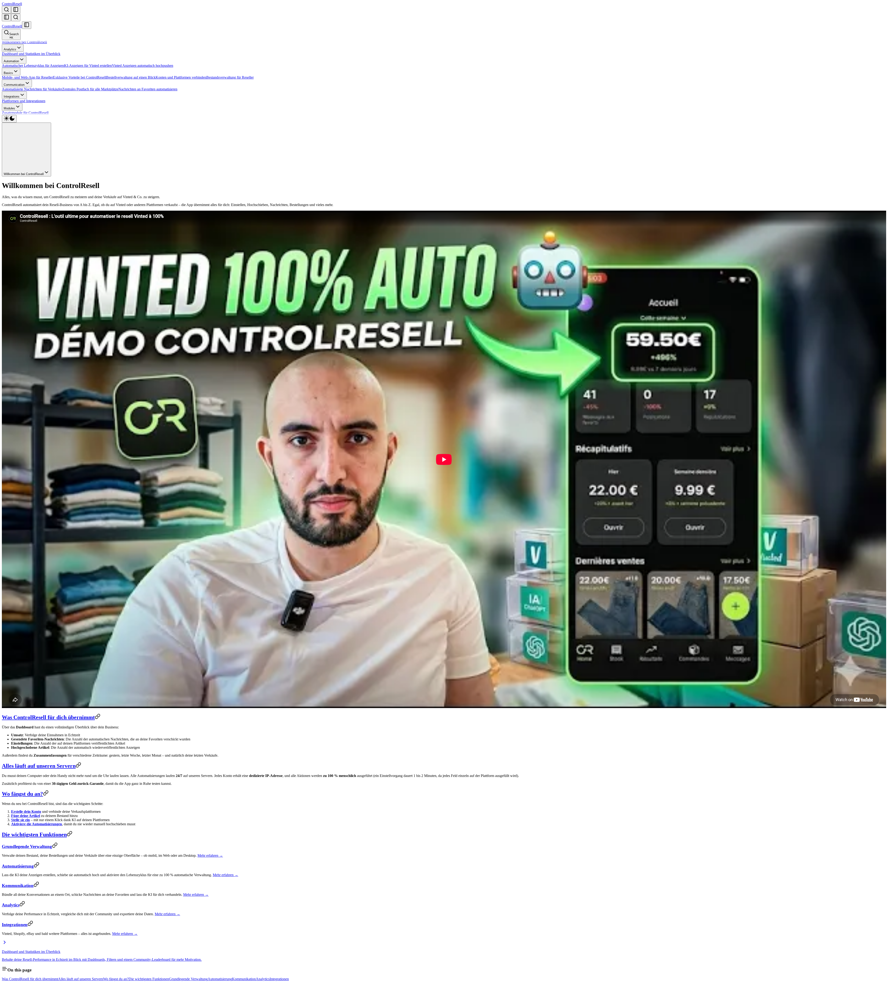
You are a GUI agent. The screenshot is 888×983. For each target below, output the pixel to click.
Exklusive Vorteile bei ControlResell (79, 77)
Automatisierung (18, 866)
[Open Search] (6, 10)
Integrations (11, 96)
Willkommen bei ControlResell (24, 42)
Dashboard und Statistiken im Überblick (31, 54)
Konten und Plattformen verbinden (181, 77)
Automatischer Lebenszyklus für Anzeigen (33, 66)
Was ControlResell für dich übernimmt (48, 717)
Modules (9, 108)
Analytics (10, 49)
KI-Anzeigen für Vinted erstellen (88, 66)
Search (14, 35)
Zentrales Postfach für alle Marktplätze (90, 89)
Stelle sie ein (20, 820)
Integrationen (15, 924)
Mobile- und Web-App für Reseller (27, 77)
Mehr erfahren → (210, 855)
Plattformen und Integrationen (23, 101)
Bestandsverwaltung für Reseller (230, 77)
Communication (14, 84)
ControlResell (12, 4)
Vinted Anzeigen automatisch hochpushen (142, 66)
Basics (8, 73)
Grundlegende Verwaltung (27, 846)
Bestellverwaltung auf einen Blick (131, 77)
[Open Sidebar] (15, 10)
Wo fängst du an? (22, 794)
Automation (11, 61)
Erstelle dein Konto (26, 812)
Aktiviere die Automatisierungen (36, 824)
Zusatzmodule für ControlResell (25, 113)
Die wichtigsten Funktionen (34, 835)
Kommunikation (18, 885)
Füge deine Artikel (25, 816)
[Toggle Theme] (9, 119)
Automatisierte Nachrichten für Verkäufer (32, 89)
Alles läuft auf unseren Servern (39, 766)
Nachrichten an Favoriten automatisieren (147, 89)
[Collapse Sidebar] (6, 17)
